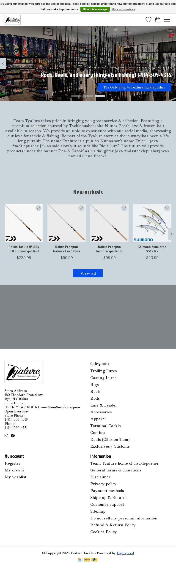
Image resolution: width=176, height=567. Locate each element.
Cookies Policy (103, 531)
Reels (95, 391)
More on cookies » (123, 9)
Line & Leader (103, 405)
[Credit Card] (79, 560)
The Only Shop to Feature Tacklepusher (134, 87)
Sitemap (97, 511)
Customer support (107, 504)
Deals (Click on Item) (110, 439)
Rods (95, 398)
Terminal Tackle (105, 425)
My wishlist (15, 476)
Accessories (101, 412)
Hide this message (95, 9)
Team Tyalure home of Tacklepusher (124, 463)
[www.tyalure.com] (13, 19)
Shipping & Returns (108, 497)
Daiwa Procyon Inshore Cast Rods (66, 249)
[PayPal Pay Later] (94, 560)
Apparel (98, 418)
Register (12, 463)
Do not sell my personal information (123, 518)
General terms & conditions (115, 470)
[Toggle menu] (166, 19)
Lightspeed (125, 553)
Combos (97, 432)
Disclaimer (100, 476)
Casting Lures (103, 377)
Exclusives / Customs (110, 446)
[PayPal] (87, 560)
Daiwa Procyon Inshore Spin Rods (109, 249)
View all (88, 273)
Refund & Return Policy (113, 524)
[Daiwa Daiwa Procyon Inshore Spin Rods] (109, 223)
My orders (14, 470)
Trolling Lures (103, 370)
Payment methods (107, 490)
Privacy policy (103, 483)
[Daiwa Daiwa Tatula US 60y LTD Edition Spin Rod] (24, 223)
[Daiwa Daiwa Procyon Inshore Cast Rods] (66, 223)
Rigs (94, 384)
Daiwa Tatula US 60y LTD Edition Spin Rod (23, 249)
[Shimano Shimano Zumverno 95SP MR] (152, 223)
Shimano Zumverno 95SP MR (152, 249)
